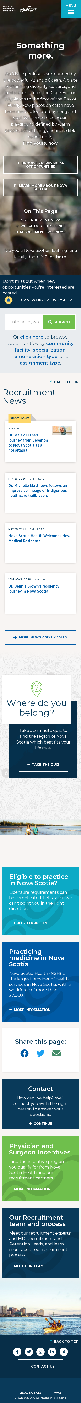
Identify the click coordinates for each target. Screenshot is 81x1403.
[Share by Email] (56, 1053)
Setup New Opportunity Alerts (45, 300)
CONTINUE (43, 1124)
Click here (55, 256)
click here (31, 337)
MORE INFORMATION (32, 1010)
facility (23, 350)
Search (62, 322)
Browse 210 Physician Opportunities (43, 165)
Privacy (55, 1392)
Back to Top (66, 382)
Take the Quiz (45, 765)
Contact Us (43, 1366)
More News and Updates (43, 637)
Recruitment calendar (43, 232)
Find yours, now (40, 143)
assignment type (40, 363)
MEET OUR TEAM (29, 1266)
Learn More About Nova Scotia (43, 187)
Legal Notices (30, 1392)
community (60, 343)
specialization (49, 350)
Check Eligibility (30, 923)
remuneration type (35, 356)
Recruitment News (42, 220)
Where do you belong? (42, 226)
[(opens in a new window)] (24, 1053)
